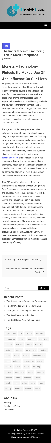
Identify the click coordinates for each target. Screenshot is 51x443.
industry (16, 361)
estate (29, 344)
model (17, 367)
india (7, 361)
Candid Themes (32, 437)
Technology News (10, 158)
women (28, 389)
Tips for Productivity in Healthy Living (24, 306)
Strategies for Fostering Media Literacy (25, 310)
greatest (43, 350)
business (32, 339)
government (31, 350)
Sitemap (8, 402)
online (30, 372)
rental (18, 378)
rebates (8, 378)
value (24, 383)
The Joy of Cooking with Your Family (24, 259)
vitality (8, 389)
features (9, 350)
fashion (38, 344)
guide (7, 356)
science (27, 378)
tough (7, 383)
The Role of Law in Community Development (27, 301)
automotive (10, 339)
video (41, 383)
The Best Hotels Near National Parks (23, 320)
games (19, 350)
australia (39, 334)
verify (32, 383)
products (40, 372)
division (19, 344)
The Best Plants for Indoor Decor (22, 315)
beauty (21, 339)
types (16, 383)
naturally (36, 367)
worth (37, 389)
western (18, 389)
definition (43, 339)
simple (37, 378)
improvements (39, 356)
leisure (8, 367)
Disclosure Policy (12, 406)
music (26, 367)
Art (20, 334)
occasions (19, 372)
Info (6, 46)
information (29, 361)
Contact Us (9, 409)
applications (10, 334)
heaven (26, 356)
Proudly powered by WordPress (22, 433)
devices (8, 344)
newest (8, 372)
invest (40, 361)
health (16, 356)
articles (29, 334)
